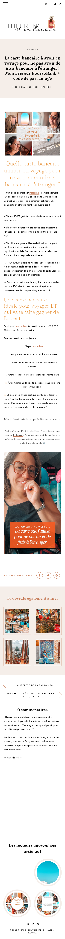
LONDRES (34, 87)
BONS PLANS (21, 87)
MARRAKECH (46, 87)
